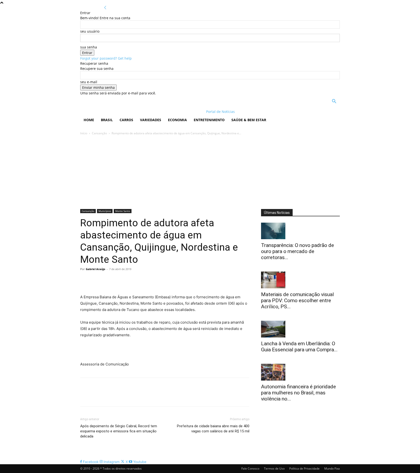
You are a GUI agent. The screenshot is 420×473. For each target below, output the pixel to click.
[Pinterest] (107, 280)
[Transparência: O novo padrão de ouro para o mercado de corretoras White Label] (300, 231)
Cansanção (99, 133)
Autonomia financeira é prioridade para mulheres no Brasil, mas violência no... (298, 393)
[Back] (105, 7)
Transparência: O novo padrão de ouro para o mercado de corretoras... (297, 251)
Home (89, 120)
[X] (96, 280)
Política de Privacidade (304, 468)
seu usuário (89, 31)
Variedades (150, 120)
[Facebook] (85, 280)
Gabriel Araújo (95, 269)
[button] (334, 102)
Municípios (104, 211)
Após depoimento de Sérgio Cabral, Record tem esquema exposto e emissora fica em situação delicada (118, 431)
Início (83, 133)
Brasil (107, 120)
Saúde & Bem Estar (248, 120)
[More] (130, 280)
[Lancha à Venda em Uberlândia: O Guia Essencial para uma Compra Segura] (300, 329)
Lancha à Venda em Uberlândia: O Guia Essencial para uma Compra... (299, 347)
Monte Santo (122, 211)
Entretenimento (209, 120)
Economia (177, 120)
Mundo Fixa (332, 468)
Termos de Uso (274, 468)
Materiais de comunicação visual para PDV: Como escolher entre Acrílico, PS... (297, 300)
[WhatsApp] (118, 280)
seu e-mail (88, 82)
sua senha (88, 47)
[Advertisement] (210, 172)
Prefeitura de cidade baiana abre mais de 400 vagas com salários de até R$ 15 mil (213, 428)
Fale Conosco (250, 468)
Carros (126, 120)
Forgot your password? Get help (106, 58)
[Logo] (111, 111)
